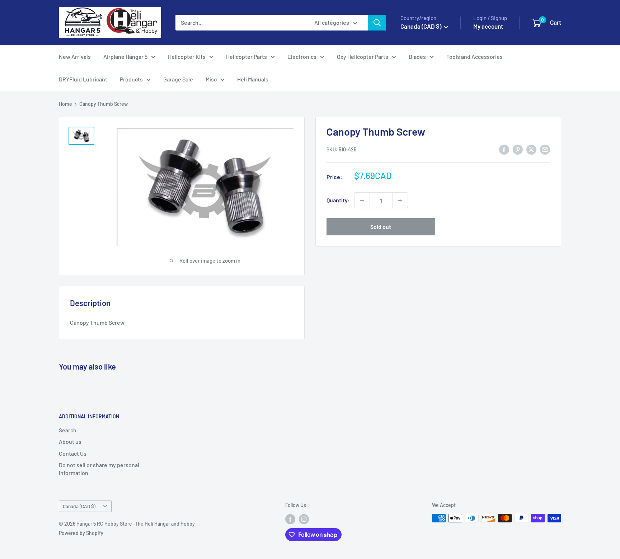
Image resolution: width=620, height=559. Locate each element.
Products (131, 79)
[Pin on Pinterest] (518, 149)
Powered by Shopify (81, 533)
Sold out (380, 227)
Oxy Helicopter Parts (362, 56)
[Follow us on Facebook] (290, 519)
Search (67, 430)
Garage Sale (178, 79)
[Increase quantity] (400, 200)
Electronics (301, 56)
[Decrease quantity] (362, 200)
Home (65, 104)
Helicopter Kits (187, 56)
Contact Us (72, 453)
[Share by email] (545, 149)
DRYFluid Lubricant (83, 79)
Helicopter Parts (246, 56)
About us (70, 441)
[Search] (377, 22)
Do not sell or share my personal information (99, 468)
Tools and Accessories (474, 56)
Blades (417, 56)
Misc (211, 79)
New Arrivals (75, 56)
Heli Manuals (252, 79)
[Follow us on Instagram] (304, 519)
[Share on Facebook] (504, 149)
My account (488, 26)
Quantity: (338, 200)
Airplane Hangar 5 (125, 56)
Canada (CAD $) (79, 506)
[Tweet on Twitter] (531, 149)
